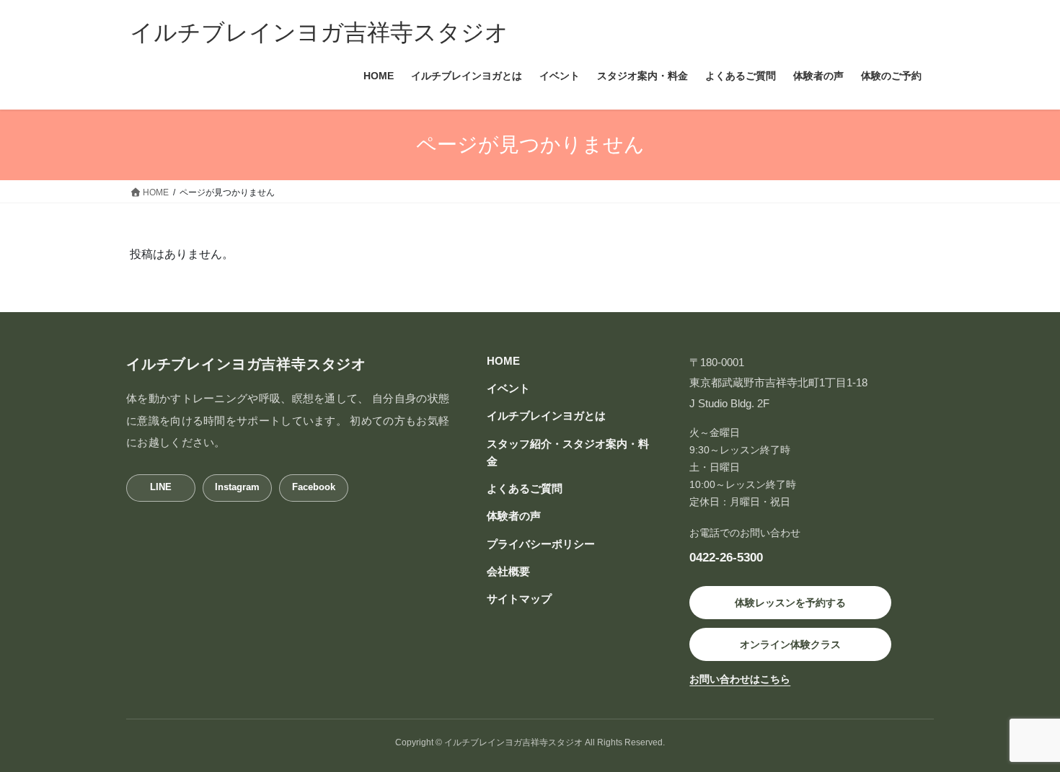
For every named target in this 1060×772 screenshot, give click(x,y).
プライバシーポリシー (541, 544)
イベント (508, 388)
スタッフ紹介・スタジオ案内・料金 (568, 452)
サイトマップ (519, 599)
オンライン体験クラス (790, 644)
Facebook (313, 487)
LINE (161, 487)
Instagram (237, 487)
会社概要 (508, 571)
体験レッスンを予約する (790, 602)
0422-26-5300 (726, 557)
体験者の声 (514, 516)
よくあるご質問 (524, 488)
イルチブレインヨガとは (546, 415)
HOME (503, 361)
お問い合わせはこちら (739, 679)
